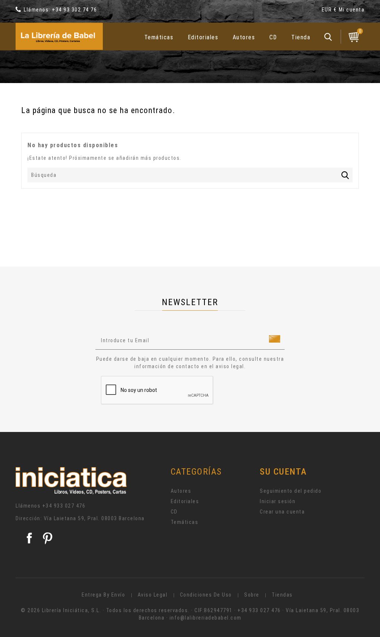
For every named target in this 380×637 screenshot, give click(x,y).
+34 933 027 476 (64, 506)
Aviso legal (153, 595)
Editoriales (203, 37)
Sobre (251, 595)
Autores (244, 37)
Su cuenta (283, 471)
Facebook (29, 538)
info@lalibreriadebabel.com (206, 618)
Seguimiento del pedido (290, 491)
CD (273, 37)
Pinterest (47, 538)
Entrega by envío (103, 595)
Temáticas (159, 37)
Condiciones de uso (206, 595)
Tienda (300, 37)
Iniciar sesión (277, 501)
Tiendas (282, 595)
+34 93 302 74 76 (74, 10)
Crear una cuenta (282, 512)
